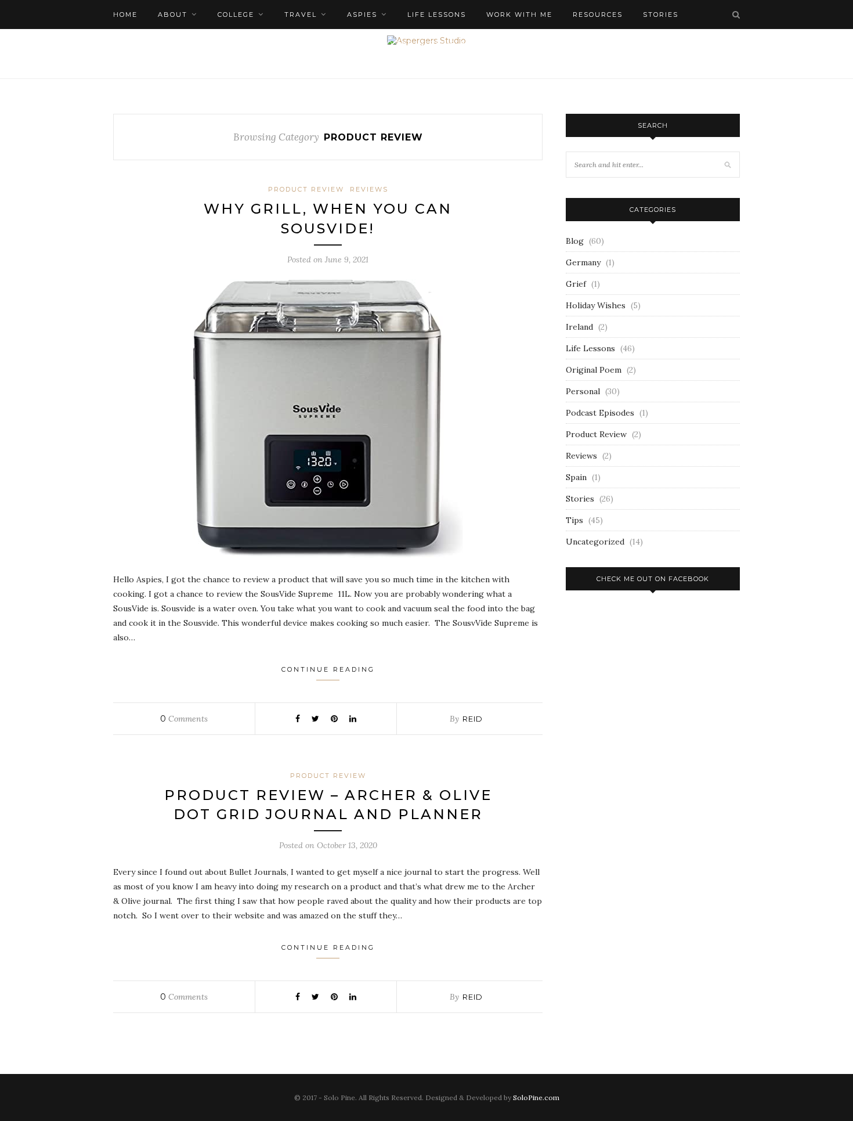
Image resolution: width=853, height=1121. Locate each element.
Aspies (362, 14)
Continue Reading (328, 669)
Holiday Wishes (596, 305)
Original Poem (593, 370)
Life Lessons (436, 14)
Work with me (519, 14)
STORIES (660, 14)
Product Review (306, 189)
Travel (300, 14)
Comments (184, 718)
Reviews (369, 189)
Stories (580, 498)
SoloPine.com (536, 1097)
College (236, 14)
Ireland (579, 327)
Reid (472, 718)
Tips (574, 520)
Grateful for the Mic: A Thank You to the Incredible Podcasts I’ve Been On (393, 43)
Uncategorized (595, 541)
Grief (576, 284)
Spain (576, 477)
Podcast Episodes (600, 413)
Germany (583, 262)
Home (125, 14)
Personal (583, 391)
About (172, 14)
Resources (598, 14)
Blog (575, 241)
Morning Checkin (153, 43)
